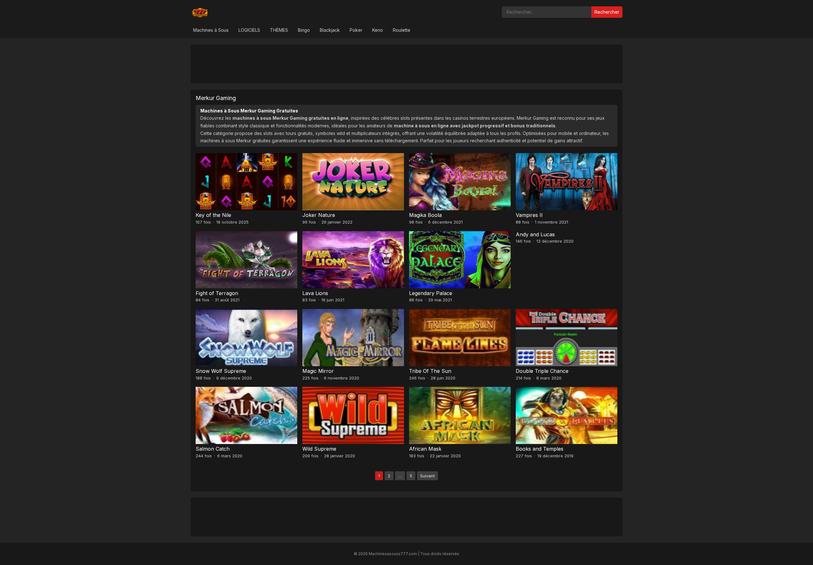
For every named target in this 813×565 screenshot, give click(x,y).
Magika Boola (425, 215)
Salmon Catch (213, 449)
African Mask (425, 449)
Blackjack (330, 30)
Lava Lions (315, 293)
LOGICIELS (249, 30)
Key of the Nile (213, 215)
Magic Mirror (318, 371)
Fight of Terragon (217, 293)
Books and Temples (539, 449)
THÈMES (279, 30)
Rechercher (607, 12)
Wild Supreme (319, 449)
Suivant (427, 475)
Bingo (304, 30)
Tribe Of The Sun (430, 371)
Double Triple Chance (542, 371)
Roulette (401, 30)
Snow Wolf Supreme (221, 371)
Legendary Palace (430, 293)
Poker (356, 30)
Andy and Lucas (535, 234)
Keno (377, 30)
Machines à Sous (211, 30)
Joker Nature (318, 215)
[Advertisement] (406, 63)
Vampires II (529, 215)
